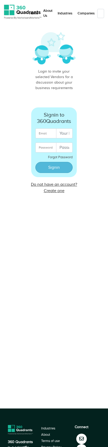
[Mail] (81, 439)
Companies (86, 13)
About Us (47, 13)
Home (33, 13)
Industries (65, 13)
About (45, 435)
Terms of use (50, 441)
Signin (54, 167)
